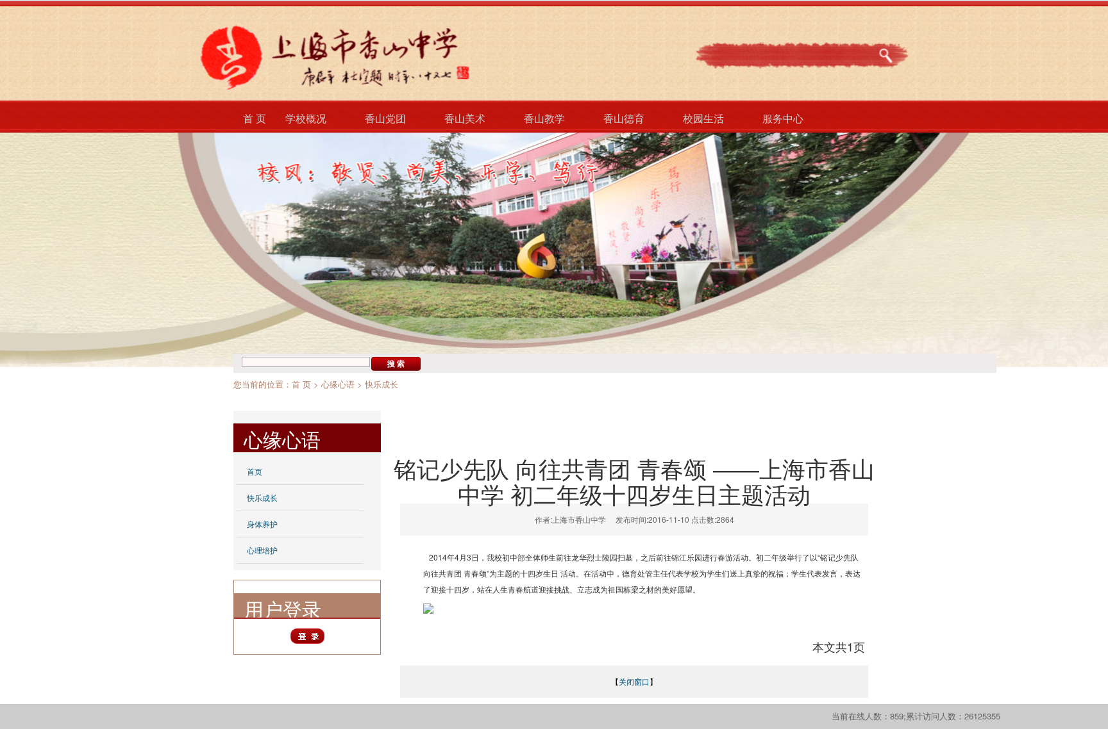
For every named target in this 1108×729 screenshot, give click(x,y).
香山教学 (544, 118)
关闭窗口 (634, 681)
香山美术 (464, 118)
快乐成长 (381, 384)
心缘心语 (338, 384)
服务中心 (782, 118)
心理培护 (262, 550)
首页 (254, 471)
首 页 (254, 118)
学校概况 (305, 118)
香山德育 (623, 118)
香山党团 (385, 118)
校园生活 (703, 118)
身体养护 (262, 523)
